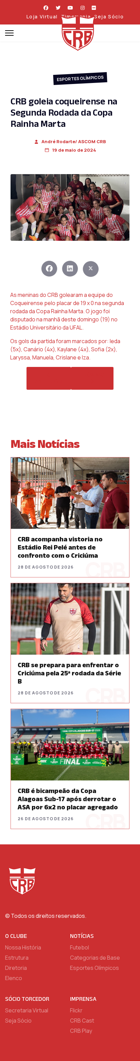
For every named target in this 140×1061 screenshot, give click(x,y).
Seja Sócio (109, 16)
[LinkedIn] (70, 268)
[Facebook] (46, 7)
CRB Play (81, 1030)
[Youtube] (71, 7)
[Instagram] (83, 7)
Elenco (13, 978)
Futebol (79, 947)
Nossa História (23, 947)
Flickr (76, 1010)
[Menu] (9, 32)
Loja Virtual (42, 16)
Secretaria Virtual (26, 1010)
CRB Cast (82, 1020)
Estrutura (17, 957)
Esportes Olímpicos (80, 78)
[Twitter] (58, 7)
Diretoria (16, 968)
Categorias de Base (95, 957)
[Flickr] (94, 7)
